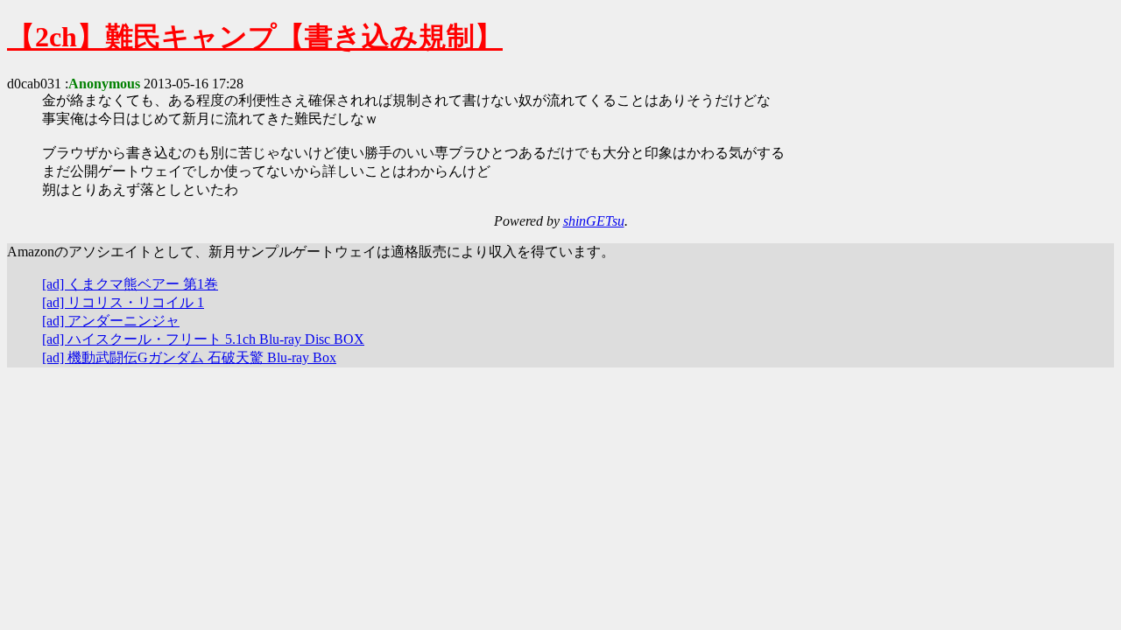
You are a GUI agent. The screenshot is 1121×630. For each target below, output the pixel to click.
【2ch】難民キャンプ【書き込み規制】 (255, 36)
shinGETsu (593, 221)
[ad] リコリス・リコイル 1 (123, 302)
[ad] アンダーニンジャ (111, 320)
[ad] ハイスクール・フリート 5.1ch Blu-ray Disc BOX (203, 339)
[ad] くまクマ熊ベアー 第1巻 (130, 283)
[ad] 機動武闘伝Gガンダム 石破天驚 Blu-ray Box (189, 357)
